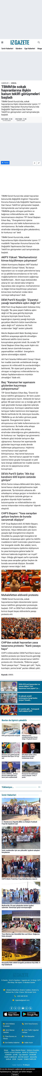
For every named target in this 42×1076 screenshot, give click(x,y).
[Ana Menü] (2, 42)
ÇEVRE (15, 1055)
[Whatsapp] (26, 1008)
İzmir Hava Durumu (31, 1024)
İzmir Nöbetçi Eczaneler (9, 1025)
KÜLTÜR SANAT (23, 1057)
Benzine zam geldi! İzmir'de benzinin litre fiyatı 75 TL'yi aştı (10, 756)
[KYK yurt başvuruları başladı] (11, 729)
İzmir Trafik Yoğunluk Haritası (30, 1031)
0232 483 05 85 (22, 996)
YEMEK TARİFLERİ (30, 1059)
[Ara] (39, 42)
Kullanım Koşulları (33, 1050)
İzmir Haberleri (7, 48)
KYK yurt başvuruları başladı (11, 735)
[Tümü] (39, 787)
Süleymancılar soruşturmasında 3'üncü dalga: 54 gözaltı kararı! (29, 737)
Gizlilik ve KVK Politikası (12, 1052)
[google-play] (30, 1014)
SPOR (14, 1059)
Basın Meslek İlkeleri (18, 1050)
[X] (15, 1008)
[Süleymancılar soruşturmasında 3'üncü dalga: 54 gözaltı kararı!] (31, 729)
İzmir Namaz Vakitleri (8, 1031)
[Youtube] (23, 1008)
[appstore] (12, 1014)
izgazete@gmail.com (22, 1000)
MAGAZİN (33, 1057)
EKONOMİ (32, 1055)
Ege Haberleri (29, 48)
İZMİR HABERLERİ (10, 1057)
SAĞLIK (8, 1059)
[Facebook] (11, 1008)
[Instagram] (19, 1008)
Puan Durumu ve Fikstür (10, 1037)
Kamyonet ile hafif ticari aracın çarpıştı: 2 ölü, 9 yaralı (30, 775)
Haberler (4, 83)
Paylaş (6, 163)
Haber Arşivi (28, 1042)
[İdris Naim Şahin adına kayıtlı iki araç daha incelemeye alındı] (31, 748)
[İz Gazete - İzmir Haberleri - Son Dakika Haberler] (20, 42)
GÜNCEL (14, 83)
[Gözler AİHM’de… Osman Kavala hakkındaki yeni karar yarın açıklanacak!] (11, 767)
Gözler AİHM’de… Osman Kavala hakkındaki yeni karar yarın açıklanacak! (10, 775)
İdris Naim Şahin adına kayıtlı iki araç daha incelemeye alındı (29, 756)
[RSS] (30, 1008)
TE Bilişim (26, 1065)
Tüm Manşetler (29, 1036)
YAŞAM (19, 1059)
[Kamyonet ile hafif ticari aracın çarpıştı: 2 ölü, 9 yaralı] (31, 767)
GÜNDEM (8, 1055)
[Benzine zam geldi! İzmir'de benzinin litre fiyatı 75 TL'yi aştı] (11, 748)
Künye (6, 1050)
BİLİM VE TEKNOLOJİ (29, 1052)
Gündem (19, 48)
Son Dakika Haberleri (12, 1042)
